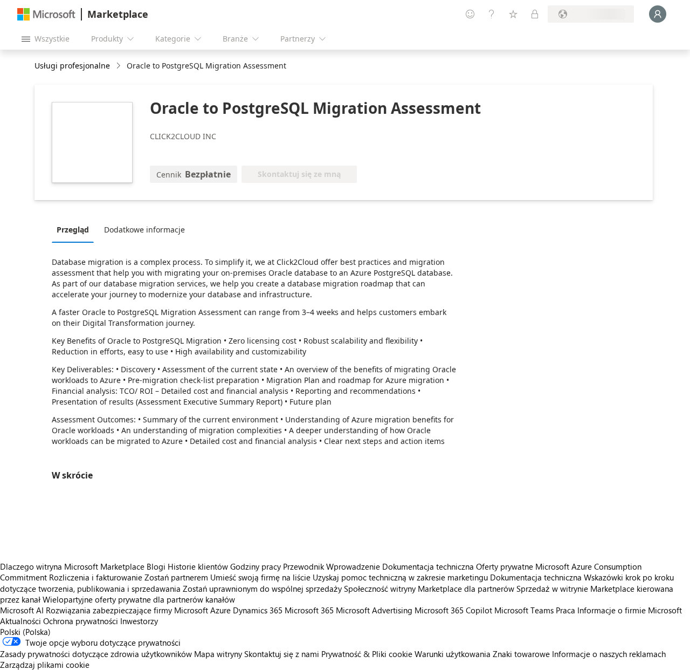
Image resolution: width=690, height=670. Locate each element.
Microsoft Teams (524, 610)
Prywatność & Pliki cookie (366, 653)
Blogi (156, 566)
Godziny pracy (255, 566)
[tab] (75, 229)
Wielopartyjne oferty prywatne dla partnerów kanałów (139, 599)
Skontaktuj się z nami (281, 653)
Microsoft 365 (309, 610)
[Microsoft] (46, 14)
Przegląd (73, 229)
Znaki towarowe (521, 653)
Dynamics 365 (257, 610)
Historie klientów (198, 566)
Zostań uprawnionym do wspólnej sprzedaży (262, 588)
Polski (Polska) (25, 631)
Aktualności (20, 621)
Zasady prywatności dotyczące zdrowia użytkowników (96, 653)
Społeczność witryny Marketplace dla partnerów (429, 588)
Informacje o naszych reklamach (609, 653)
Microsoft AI (22, 610)
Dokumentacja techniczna (428, 566)
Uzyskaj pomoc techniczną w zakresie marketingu (400, 577)
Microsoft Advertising (374, 610)
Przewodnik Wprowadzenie (331, 566)
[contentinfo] (119, 66)
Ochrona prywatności (80, 621)
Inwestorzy (139, 621)
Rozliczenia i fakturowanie (95, 577)
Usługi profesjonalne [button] (72, 65)
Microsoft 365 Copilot (453, 610)
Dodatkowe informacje (144, 229)
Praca (565, 610)
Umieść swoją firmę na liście (260, 577)
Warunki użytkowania (453, 653)
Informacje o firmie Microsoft (629, 610)
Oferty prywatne (504, 566)
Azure (220, 610)
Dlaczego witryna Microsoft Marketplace (72, 566)
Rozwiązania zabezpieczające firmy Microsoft (127, 610)
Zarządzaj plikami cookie (44, 664)
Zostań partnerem (176, 577)
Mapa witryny (218, 653)
